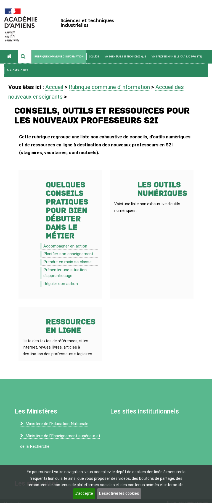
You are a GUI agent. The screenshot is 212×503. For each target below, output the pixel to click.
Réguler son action (60, 283)
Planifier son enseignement (68, 253)
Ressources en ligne (71, 326)
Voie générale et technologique (125, 56)
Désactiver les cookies (119, 493)
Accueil (54, 87)
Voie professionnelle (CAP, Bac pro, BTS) (177, 56)
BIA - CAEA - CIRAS (17, 70)
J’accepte (84, 493)
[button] (25, 57)
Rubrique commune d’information (59, 56)
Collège (94, 56)
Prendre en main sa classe (67, 261)
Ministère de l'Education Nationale (56, 423)
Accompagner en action (65, 246)
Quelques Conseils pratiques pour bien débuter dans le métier (67, 210)
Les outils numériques (162, 189)
